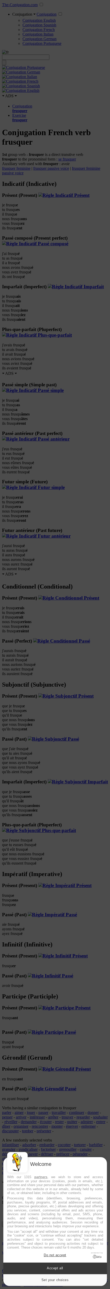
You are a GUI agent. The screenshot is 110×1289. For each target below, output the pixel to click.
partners (40, 1177)
